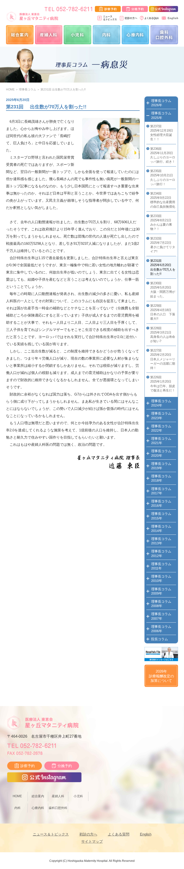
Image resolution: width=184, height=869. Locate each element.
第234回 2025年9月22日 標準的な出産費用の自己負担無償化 (162, 200)
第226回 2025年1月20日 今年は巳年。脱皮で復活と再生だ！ (162, 383)
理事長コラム (27, 89)
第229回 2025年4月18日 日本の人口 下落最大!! (162, 312)
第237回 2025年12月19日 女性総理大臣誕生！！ (161, 132)
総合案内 (20, 35)
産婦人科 (48, 35)
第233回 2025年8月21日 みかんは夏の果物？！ (161, 222)
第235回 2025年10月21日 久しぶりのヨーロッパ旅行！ (162, 177)
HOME (10, 89)
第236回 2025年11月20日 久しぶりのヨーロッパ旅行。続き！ (162, 155)
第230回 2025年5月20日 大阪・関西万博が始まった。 (162, 289)
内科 (106, 35)
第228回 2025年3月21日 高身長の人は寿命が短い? (162, 334)
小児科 (77, 35)
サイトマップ (92, 841)
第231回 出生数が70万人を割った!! (63, 89)
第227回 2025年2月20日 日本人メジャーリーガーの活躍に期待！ (162, 359)
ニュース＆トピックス (51, 834)
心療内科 (135, 35)
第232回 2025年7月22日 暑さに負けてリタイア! (162, 245)
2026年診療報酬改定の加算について (161, 676)
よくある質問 (118, 834)
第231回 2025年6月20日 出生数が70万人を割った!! (162, 267)
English (145, 834)
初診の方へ (88, 834)
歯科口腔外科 (164, 34)
